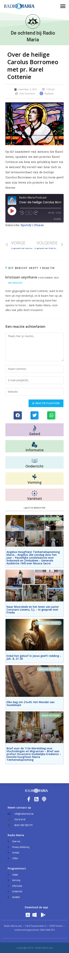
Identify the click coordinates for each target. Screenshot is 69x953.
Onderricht (34, 466)
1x (29, 212)
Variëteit (34, 498)
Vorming (35, 482)
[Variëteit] (34, 493)
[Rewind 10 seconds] (22, 213)
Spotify (26, 225)
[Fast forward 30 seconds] (36, 213)
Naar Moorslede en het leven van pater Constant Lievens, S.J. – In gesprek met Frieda (33, 609)
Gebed (34, 433)
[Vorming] (34, 477)
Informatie (34, 450)
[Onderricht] (34, 461)
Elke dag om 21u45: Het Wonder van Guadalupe (31, 703)
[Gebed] (34, 428)
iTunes (39, 225)
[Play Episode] (12, 211)
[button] (62, 6)
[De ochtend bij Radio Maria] (32, 21)
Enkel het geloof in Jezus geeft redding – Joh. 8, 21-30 (34, 657)
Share (57, 219)
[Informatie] (34, 445)
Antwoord (15, 282)
